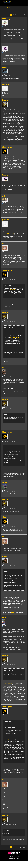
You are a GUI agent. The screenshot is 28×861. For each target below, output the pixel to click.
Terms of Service (11, 858)
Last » (24, 15)
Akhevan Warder (10, 233)
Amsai (4, 482)
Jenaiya (5, 556)
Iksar (4, 243)
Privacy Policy (17, 858)
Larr (3, 367)
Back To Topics (7, 11)
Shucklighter (7, 146)
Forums (3, 8)
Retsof (5, 67)
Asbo (4, 196)
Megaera (5, 84)
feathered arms (9, 683)
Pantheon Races (11, 8)
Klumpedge (6, 18)
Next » (19, 15)
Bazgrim (5, 99)
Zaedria (5, 44)
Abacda (5, 617)
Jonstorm (6, 219)
